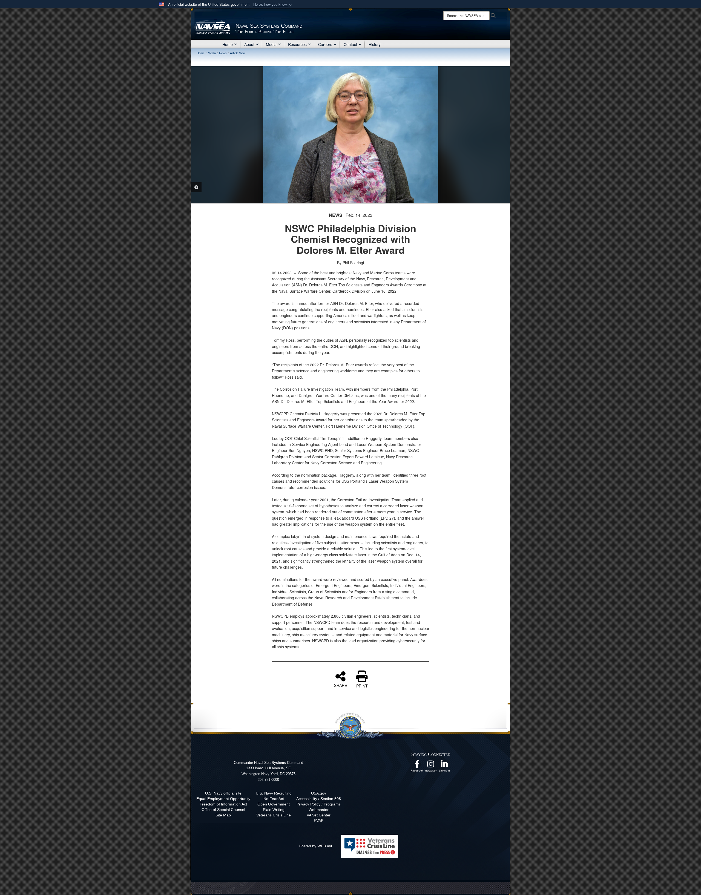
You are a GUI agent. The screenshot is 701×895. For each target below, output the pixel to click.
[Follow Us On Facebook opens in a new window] (417, 765)
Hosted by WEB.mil (315, 846)
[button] (273, 4)
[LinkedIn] (444, 765)
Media (271, 44)
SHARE (340, 685)
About (249, 44)
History (375, 44)
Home (227, 44)
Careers (325, 44)
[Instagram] (431, 765)
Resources (297, 44)
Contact (350, 44)
